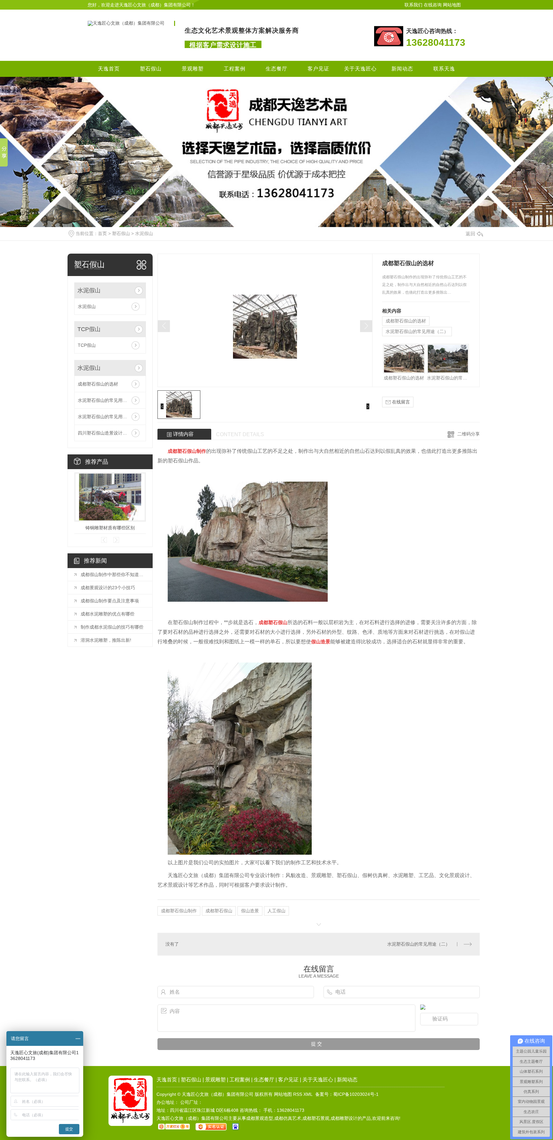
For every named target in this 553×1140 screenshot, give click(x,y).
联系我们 (413, 4)
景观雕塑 (193, 68)
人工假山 (276, 910)
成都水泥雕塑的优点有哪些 (107, 613)
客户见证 (318, 68)
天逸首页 (109, 68)
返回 (470, 233)
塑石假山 (151, 68)
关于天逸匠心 (360, 68)
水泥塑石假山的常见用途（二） (109, 400)
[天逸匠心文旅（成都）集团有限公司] (126, 23)
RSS (297, 1094)
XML (308, 1094)
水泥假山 (144, 233)
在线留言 (400, 401)
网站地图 (452, 4)
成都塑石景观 (315, 1118)
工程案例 (234, 68)
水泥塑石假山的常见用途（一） (109, 416)
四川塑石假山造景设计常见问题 (109, 433)
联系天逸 (444, 68)
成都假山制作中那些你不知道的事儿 (113, 574)
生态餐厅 (276, 68)
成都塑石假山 (218, 910)
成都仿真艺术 (287, 1118)
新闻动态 (402, 68)
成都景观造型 (259, 1118)
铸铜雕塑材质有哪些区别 (110, 527)
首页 (102, 233)
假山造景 (250, 910)
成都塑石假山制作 (179, 910)
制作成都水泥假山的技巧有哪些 (112, 627)
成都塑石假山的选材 (98, 384)
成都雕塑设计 (344, 1118)
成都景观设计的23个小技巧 (108, 587)
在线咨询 (433, 4)
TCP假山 (88, 329)
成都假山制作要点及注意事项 (110, 600)
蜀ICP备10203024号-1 (356, 1094)
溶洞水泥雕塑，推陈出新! (106, 640)
